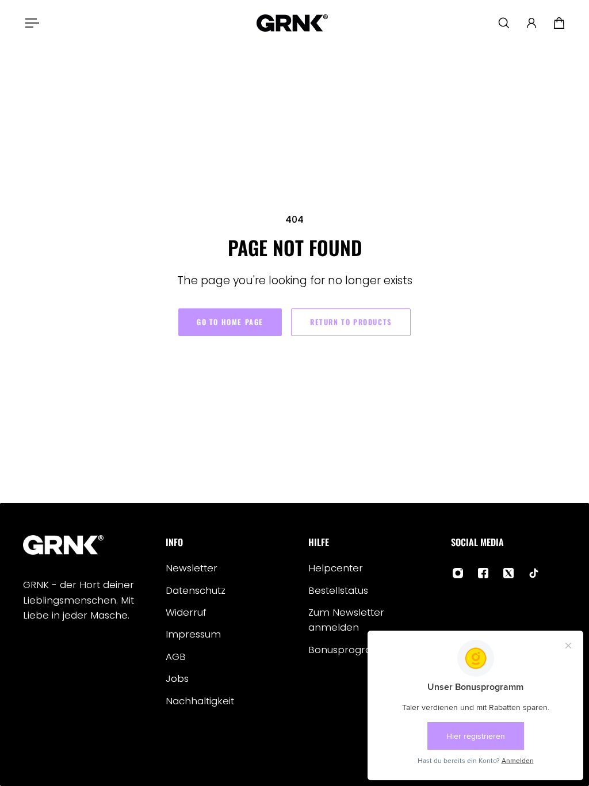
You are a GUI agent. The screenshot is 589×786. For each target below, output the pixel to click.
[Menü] (29, 23)
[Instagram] (458, 573)
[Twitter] (508, 573)
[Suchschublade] (504, 23)
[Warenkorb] (559, 23)
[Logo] (292, 23)
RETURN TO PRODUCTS (351, 321)
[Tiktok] (533, 573)
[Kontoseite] (531, 23)
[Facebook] (483, 573)
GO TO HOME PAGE (230, 321)
